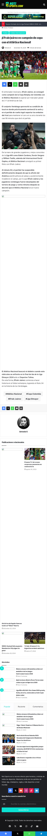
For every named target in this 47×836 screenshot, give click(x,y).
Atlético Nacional (14, 394)
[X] (8, 408)
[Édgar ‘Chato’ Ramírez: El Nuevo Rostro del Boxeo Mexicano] (8, 728)
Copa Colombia (34, 394)
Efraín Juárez (15, 399)
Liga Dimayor (32, 399)
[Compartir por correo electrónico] (16, 408)
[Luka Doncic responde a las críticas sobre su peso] (8, 760)
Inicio (5, 28)
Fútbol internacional (17, 33)
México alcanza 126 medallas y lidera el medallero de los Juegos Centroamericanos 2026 (29, 671)
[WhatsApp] (12, 408)
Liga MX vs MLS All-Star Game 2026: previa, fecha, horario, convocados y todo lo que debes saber (30, 692)
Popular (7, 707)
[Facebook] (3, 408)
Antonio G (8, 48)
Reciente (21, 707)
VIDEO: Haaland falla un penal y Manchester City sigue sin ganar (12, 648)
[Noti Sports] (14, 4)
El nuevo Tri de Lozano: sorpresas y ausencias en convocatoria (33, 464)
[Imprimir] (21, 408)
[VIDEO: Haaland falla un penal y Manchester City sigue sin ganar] (12, 638)
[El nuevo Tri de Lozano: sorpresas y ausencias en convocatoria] (34, 454)
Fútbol (10, 28)
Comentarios (38, 707)
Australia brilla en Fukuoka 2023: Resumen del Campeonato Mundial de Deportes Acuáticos (29, 738)
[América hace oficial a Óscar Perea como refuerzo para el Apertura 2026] (8, 683)
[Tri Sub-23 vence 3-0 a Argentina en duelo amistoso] (34, 638)
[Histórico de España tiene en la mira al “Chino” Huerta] (12, 534)
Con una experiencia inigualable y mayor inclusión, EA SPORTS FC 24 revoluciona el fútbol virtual (30, 749)
